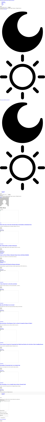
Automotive (1, 253)
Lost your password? (3, 419)
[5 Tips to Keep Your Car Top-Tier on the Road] (9, 281)
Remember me (3, 417)
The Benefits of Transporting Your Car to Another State (10, 365)
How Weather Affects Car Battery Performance (8, 245)
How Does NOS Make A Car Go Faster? (7, 304)
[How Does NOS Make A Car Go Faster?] (9, 302)
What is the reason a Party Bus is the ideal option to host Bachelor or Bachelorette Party (16, 224)
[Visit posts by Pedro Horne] (1, 250)
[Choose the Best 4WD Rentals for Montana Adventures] (3, 261)
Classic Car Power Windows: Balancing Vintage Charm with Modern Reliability (14, 254)
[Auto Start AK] (7, 0)
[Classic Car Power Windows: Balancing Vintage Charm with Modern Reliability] (2, 252)
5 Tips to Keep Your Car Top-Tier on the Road (8, 283)
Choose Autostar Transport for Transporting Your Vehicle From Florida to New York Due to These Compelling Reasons (21, 344)
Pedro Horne (2, 260)
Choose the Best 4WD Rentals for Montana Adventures (10, 264)
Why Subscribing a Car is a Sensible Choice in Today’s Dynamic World (13, 384)
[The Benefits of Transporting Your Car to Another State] (9, 362)
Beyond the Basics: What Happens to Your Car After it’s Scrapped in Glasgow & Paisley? (16, 323)
